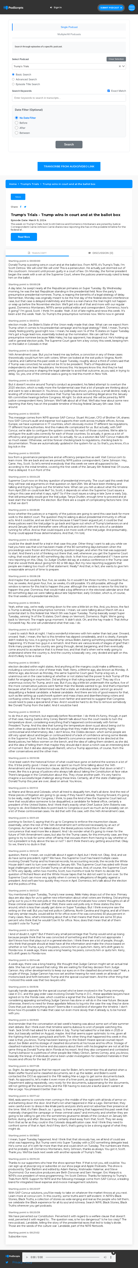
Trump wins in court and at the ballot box (69, 184)
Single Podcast (69, 27)
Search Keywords (22, 90)
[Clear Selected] (120, 66)
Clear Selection (116, 59)
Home (13, 184)
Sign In (58, 7)
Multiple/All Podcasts (69, 34)
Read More (24, 237)
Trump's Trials (29, 184)
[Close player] (113, 1253)
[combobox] (69, 66)
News (18, 196)
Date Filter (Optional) (29, 109)
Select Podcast (20, 59)
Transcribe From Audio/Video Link (69, 166)
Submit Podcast (110, 8)
